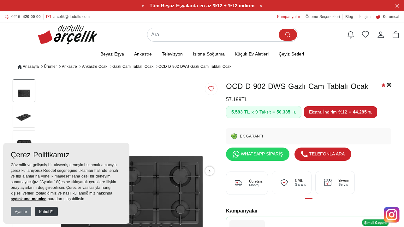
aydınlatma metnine (28, 199)
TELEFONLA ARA (327, 153)
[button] (395, 35)
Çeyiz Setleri (291, 53)
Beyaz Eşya (112, 53)
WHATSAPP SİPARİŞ (262, 153)
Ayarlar (21, 212)
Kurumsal (391, 17)
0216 (26, 17)
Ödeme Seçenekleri (323, 17)
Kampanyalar (288, 17)
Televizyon (172, 53)
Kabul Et (46, 212)
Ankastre (143, 53)
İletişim (365, 17)
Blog (349, 17)
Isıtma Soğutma (209, 53)
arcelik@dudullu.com (71, 17)
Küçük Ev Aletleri (252, 53)
